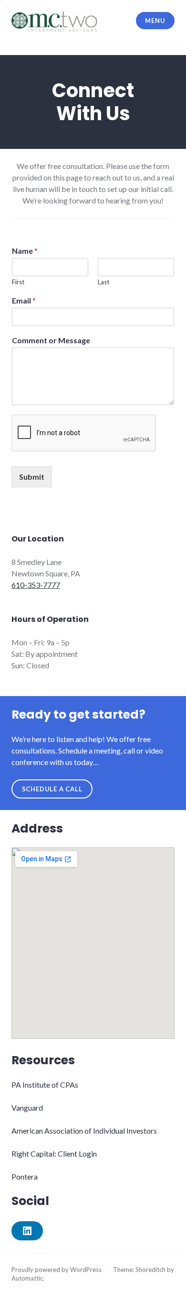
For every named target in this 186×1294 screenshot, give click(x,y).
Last (103, 282)
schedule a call (52, 789)
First (18, 282)
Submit (31, 476)
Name (25, 250)
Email (24, 300)
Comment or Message (51, 340)
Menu (155, 20)
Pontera (24, 1176)
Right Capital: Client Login (54, 1153)
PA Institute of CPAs (44, 1084)
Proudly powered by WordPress (56, 1269)
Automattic (27, 1278)
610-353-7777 (35, 584)
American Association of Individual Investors (84, 1130)
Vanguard (27, 1107)
